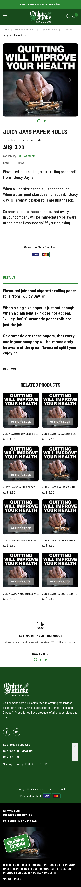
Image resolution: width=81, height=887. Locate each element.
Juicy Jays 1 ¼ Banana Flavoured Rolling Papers (60, 433)
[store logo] (40, 17)
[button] (70, 80)
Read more (38, 653)
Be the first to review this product (23, 140)
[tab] (40, 278)
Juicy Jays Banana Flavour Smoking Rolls (21, 540)
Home (6, 29)
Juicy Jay (68, 29)
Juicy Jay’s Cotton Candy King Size (60, 540)
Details (9, 277)
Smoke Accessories (25, 29)
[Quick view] (32, 416)
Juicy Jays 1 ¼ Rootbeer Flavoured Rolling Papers (60, 593)
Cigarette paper (49, 29)
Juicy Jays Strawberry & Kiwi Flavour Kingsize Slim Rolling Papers (21, 433)
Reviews (9, 369)
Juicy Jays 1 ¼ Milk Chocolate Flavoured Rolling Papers (21, 487)
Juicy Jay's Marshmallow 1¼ (21, 593)
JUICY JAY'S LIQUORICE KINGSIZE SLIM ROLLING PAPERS (60, 487)
